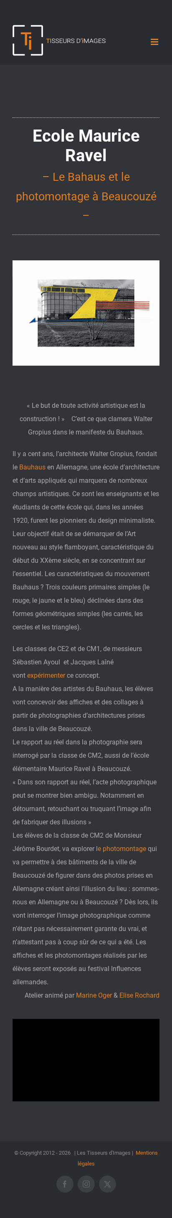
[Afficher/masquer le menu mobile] (155, 41)
